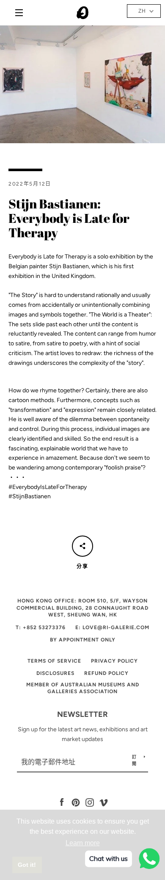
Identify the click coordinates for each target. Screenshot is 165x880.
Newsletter (82, 714)
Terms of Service (54, 661)
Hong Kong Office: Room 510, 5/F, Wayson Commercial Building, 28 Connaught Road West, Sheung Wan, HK (82, 608)
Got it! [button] (27, 864)
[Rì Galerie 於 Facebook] (62, 802)
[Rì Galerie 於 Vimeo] (103, 802)
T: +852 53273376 (41, 627)
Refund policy (106, 673)
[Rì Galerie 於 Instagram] (89, 802)
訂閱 (134, 760)
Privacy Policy (114, 661)
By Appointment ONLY (83, 640)
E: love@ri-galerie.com (112, 627)
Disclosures (55, 673)
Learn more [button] (83, 843)
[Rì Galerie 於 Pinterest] (76, 802)
